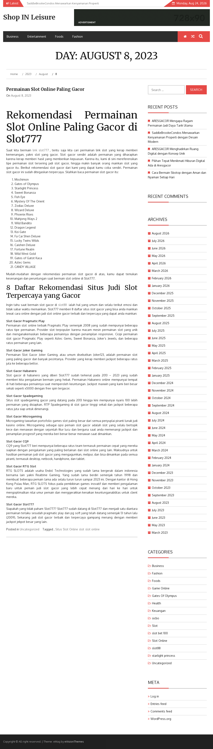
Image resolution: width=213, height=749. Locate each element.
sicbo (155, 618)
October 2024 (161, 398)
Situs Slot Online (66, 529)
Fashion (77, 36)
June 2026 (159, 248)
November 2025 (163, 300)
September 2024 (163, 405)
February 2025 (161, 368)
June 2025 (159, 338)
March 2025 (160, 360)
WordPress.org (161, 719)
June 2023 (158, 517)
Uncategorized (29, 529)
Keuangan (159, 610)
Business (13, 36)
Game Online (161, 588)
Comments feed (161, 711)
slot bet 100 (160, 633)
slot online (92, 529)
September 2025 (163, 315)
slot (81, 529)
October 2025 (161, 308)
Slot (155, 625)
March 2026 (160, 270)
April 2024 (159, 443)
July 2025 (158, 330)
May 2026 (158, 255)
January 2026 (161, 285)
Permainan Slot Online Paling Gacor (45, 89)
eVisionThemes (74, 741)
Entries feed (158, 704)
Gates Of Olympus (164, 595)
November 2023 (162, 480)
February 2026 (161, 278)
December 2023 (162, 472)
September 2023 (163, 495)
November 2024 (162, 390)
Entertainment (36, 36)
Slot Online (159, 640)
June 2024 (158, 428)
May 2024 (158, 435)
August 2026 (160, 233)
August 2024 (160, 413)
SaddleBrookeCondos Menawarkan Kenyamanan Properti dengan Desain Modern (173, 137)
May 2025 (158, 345)
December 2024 (162, 383)
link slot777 (41, 150)
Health (156, 603)
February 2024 (161, 458)
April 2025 (159, 353)
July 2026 (158, 241)
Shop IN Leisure (29, 17)
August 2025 (160, 323)
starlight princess (163, 655)
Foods (59, 36)
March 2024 (160, 450)
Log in (155, 696)
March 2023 (160, 532)
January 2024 (161, 465)
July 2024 (158, 420)
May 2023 (158, 525)
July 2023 (158, 510)
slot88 (62, 305)
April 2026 (159, 263)
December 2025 (162, 293)
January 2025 (161, 375)
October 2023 (161, 487)
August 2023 (160, 502)
